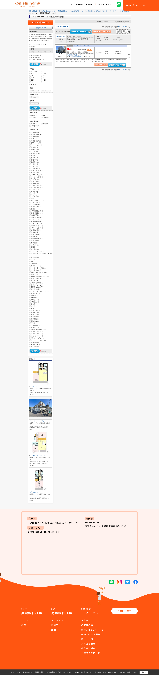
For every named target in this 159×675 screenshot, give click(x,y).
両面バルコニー (37, 336)
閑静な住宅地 (36, 141)
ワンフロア (35, 310)
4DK (44, 82)
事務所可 (35, 149)
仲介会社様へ (88, 648)
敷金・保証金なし (36, 55)
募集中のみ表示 (63, 27)
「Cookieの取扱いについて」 (115, 672)
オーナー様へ (88, 639)
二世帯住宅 (35, 164)
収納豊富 (35, 257)
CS (33, 259)
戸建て (54, 625)
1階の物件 (35, 297)
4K (32, 82)
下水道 (34, 323)
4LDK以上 (34, 84)
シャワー (35, 240)
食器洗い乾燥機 (37, 221)
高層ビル (35, 312)
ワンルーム (34, 71)
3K (43, 78)
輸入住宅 (35, 342)
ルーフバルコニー (37, 200)
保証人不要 (35, 147)
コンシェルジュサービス (39, 291)
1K (43, 71)
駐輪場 (34, 209)
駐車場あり (35, 293)
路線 (23, 625)
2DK (44, 76)
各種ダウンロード (90, 653)
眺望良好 (35, 162)
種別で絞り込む (41, 28)
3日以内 (33, 117)
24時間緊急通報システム (40, 276)
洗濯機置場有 (36, 215)
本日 (44, 115)
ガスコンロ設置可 (37, 175)
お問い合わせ (124, 610)
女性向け (35, 183)
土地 (53, 629)
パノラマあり (35, 126)
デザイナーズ (36, 143)
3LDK (44, 80)
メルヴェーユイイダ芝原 (81, 46)
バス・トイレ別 (37, 228)
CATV (34, 264)
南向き (34, 306)
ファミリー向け (37, 185)
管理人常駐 (35, 160)
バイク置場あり (37, 211)
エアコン (35, 245)
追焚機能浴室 (36, 230)
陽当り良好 (35, 139)
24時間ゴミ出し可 (37, 287)
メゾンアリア (34, 386)
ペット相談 (35, 325)
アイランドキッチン (38, 340)
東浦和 (76, 55)
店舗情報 (88, 4)
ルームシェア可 (37, 177)
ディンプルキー (37, 278)
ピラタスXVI (34, 492)
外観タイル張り (37, 217)
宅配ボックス (36, 274)
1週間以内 (46, 117)
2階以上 (34, 295)
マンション (42, 44)
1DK (32, 73)
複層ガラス (35, 344)
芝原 (80, 56)
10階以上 (35, 300)
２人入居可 (35, 151)
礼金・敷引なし (36, 57)
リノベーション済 (37, 145)
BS (33, 261)
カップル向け (36, 181)
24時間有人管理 (37, 283)
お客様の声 (87, 625)
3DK (32, 80)
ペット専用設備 (37, 134)
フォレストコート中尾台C (38, 421)
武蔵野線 (70, 55)
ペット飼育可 (36, 132)
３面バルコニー (37, 334)
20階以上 (35, 302)
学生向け (35, 179)
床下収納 (35, 249)
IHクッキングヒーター (39, 338)
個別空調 (35, 319)
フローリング (36, 189)
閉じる (144, 672)
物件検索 (79, 4)
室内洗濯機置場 (37, 187)
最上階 (34, 304)
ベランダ (35, 196)
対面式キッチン (37, 226)
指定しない (34, 115)
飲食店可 (35, 314)
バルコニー (35, 198)
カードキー (35, 168)
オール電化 (35, 202)
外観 (57, 36)
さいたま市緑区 (75, 56)
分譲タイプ (35, 158)
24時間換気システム (38, 329)
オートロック (36, 270)
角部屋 (34, 308)
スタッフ (86, 620)
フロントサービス (37, 285)
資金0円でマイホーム (92, 629)
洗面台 (34, 236)
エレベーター (36, 204)
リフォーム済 (36, 327)
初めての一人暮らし (92, 634)
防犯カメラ (35, 280)
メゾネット (35, 194)
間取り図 (62, 36)
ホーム (69, 4)
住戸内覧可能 (36, 289)
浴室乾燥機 (35, 232)
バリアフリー (36, 153)
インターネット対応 (38, 268)
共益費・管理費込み (37, 59)
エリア (24, 620)
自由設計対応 (36, 346)
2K (32, 76)
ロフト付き (35, 192)
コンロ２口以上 (37, 219)
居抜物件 (35, 317)
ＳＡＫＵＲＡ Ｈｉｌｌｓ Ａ (38, 455)
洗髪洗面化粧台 (37, 238)
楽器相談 (35, 136)
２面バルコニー (37, 332)
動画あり (46, 124)
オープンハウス (37, 170)
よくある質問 (88, 643)
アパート (34, 44)
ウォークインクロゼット (39, 251)
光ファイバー (36, 266)
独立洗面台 (35, 243)
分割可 (34, 156)
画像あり (34, 124)
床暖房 (34, 247)
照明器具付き (36, 207)
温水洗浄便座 (36, 234)
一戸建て (34, 46)
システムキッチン (37, 224)
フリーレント (36, 166)
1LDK (44, 73)
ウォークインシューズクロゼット (41, 254)
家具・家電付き (37, 213)
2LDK (33, 78)
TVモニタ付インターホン (40, 272)
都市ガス (35, 321)
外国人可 (35, 172)
